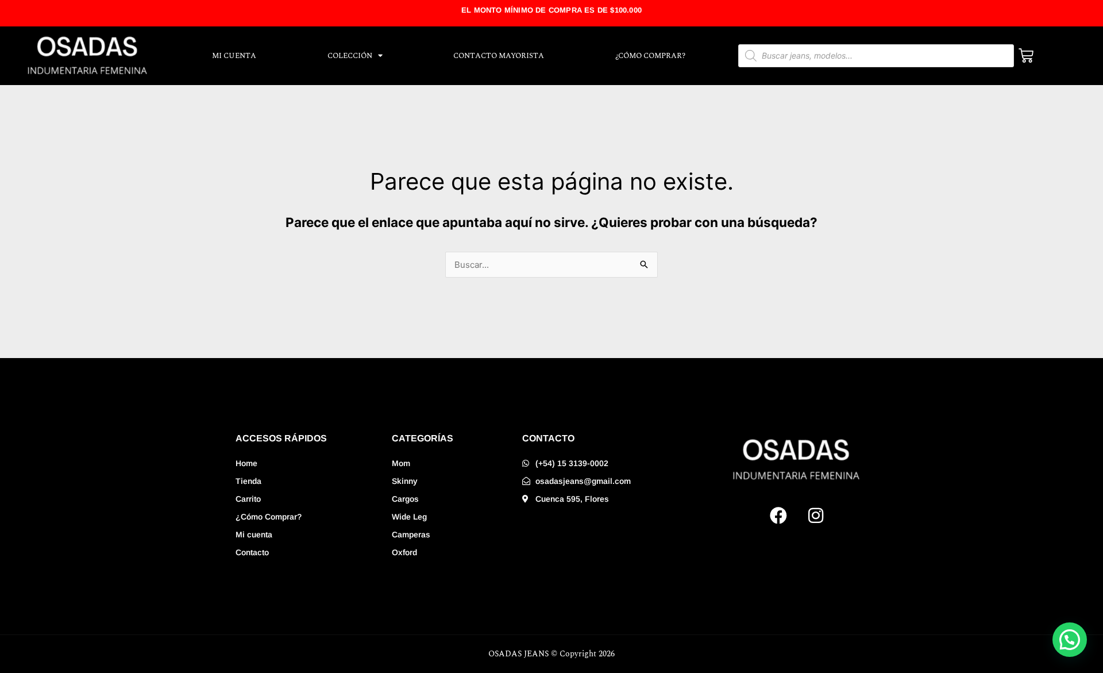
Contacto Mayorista (498, 55)
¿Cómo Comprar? (650, 55)
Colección (349, 55)
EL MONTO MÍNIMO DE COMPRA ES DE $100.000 (551, 10)
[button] (1069, 639)
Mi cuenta (234, 55)
